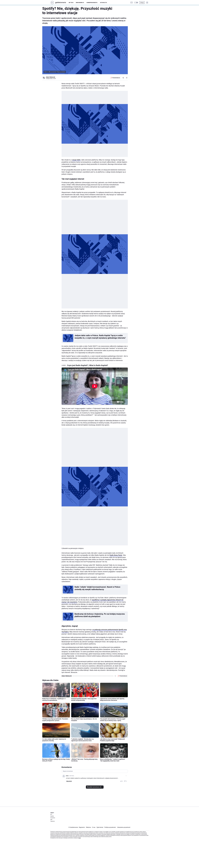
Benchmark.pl (80, 2)
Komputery (52, 817)
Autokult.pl (103, 2)
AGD (51, 819)
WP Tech (71, 2)
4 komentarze (116, 77)
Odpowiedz (69, 781)
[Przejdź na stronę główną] (52, 3)
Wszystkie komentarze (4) (94, 787)
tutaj (80, 837)
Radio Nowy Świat (116, 555)
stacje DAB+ (76, 160)
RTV (51, 814)
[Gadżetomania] (62, 2)
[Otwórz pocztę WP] (131, 2)
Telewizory (52, 821)
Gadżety (52, 816)
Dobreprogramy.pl (92, 2)
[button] (136, 2)
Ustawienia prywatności (123, 827)
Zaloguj (142, 2)
